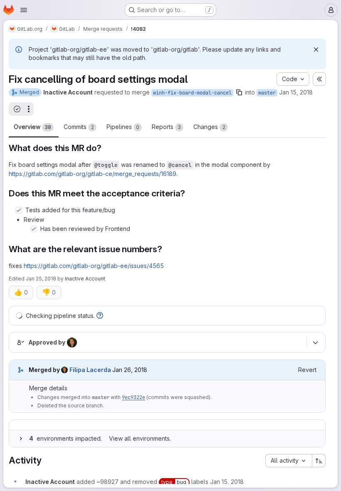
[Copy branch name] (239, 92)
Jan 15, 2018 (296, 92)
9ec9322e (133, 397)
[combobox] (288, 460)
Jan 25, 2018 (41, 278)
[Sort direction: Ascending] (319, 460)
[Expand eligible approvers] (315, 342)
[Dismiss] (316, 50)
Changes (209, 126)
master (267, 92)
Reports (166, 126)
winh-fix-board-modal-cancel (192, 92)
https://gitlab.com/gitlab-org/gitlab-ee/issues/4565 (94, 265)
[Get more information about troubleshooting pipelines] (99, 315)
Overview (32, 126)
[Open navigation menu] (23, 10)
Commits (79, 126)
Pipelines (122, 126)
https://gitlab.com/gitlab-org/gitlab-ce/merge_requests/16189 (92, 173)
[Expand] (21, 439)
